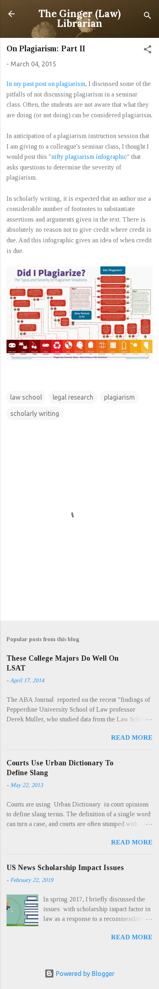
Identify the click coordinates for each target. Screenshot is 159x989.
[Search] (147, 16)
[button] (147, 50)
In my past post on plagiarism (46, 83)
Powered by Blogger (84, 973)
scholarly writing (34, 413)
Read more (131, 737)
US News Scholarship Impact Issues (65, 868)
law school (26, 397)
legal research (73, 397)
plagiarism (119, 397)
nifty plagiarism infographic (89, 156)
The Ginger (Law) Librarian (79, 18)
